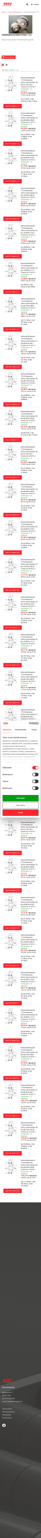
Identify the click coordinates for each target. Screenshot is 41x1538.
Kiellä (20, 812)
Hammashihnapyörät (14, 12)
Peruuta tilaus (7, 1417)
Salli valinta (20, 805)
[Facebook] (4, 1425)
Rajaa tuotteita (9, 57)
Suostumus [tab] (7, 730)
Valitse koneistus (13, 106)
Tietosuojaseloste (8, 1411)
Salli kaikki (21, 798)
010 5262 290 (10, 1398)
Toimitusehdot (7, 1409)
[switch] (35, 774)
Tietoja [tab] (34, 730)
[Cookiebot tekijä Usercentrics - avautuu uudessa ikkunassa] (29, 723)
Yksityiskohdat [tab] (20, 730)
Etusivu (4, 12)
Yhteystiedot (6, 1414)
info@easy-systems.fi (15, 1401)
